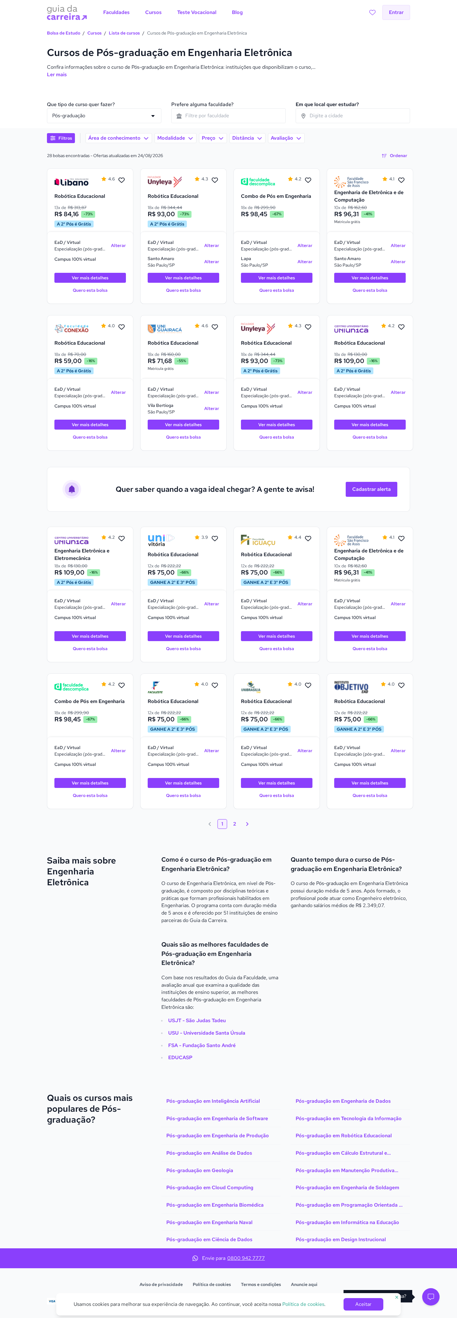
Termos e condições (261, 1284)
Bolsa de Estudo (63, 33)
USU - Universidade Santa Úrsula (206, 1033)
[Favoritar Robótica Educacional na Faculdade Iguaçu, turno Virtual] (308, 538)
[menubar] (173, 12)
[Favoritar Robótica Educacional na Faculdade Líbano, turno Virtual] (121, 180)
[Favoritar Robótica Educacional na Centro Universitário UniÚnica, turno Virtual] (401, 327)
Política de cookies (212, 1284)
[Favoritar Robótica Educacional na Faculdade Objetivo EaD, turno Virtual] (401, 685)
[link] (71, 182)
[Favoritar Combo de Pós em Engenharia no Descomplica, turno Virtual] (308, 180)
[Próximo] (247, 824)
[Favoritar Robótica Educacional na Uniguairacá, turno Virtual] (214, 327)
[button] (431, 1297)
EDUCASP (180, 1057)
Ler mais (57, 74)
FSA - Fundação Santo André (202, 1045)
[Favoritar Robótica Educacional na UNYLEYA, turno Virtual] (214, 180)
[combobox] (228, 115)
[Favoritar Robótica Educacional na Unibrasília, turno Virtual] (308, 685)
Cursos (94, 33)
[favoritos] (372, 12)
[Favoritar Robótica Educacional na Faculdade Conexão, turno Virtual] (121, 327)
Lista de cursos (124, 33)
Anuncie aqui (304, 1284)
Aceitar (363, 1304)
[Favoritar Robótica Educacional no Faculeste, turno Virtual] (214, 685)
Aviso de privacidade (161, 1284)
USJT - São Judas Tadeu (197, 1020)
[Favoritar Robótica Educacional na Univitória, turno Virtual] (214, 538)
